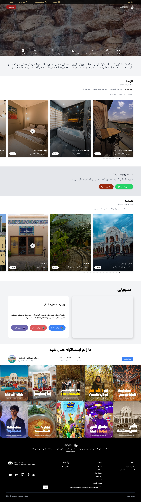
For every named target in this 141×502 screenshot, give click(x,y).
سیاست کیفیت (130, 496)
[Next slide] (32, 131)
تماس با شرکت (130, 466)
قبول (45, 487)
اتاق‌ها (100, 466)
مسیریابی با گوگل (56, 328)
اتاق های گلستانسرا (116, 89)
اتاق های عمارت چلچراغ (100, 89)
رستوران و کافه (114, 209)
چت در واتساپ (126, 187)
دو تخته (130, 94)
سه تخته (121, 94)
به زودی (96, 209)
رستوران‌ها (98, 473)
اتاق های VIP (86, 89)
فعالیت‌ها (104, 209)
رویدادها (99, 476)
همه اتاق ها (128, 89)
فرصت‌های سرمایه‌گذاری (127, 470)
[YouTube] (10, 475)
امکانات (124, 209)
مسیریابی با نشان (37, 328)
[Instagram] (22, 475)
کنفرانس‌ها (98, 479)
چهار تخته (113, 94)
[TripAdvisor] (33, 475)
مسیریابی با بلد (18, 328)
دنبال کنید (127, 359)
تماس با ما (107, 187)
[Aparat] (16, 475)
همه (131, 209)
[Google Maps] (29, 475)
